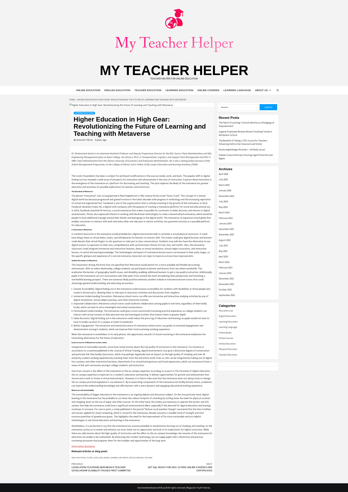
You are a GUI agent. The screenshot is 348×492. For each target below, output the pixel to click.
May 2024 (223, 207)
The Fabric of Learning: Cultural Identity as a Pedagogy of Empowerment (246, 124)
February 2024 (225, 218)
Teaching (148, 457)
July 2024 (223, 201)
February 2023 (225, 267)
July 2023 (223, 245)
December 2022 (226, 278)
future (89, 457)
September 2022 (227, 295)
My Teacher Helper (174, 70)
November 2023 (226, 234)
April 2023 (223, 256)
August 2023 (225, 240)
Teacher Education (147, 90)
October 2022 (225, 289)
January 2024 (225, 223)
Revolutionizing (136, 457)
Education (81, 457)
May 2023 (223, 251)
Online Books (225, 332)
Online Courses (208, 90)
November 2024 (226, 196)
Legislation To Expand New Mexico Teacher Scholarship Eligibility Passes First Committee (101, 467)
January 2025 (225, 190)
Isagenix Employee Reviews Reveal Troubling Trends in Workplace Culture (245, 133)
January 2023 (225, 273)
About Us (261, 90)
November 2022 (226, 284)
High (101, 457)
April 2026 (223, 174)
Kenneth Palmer (85, 139)
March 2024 (224, 212)
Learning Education (179, 90)
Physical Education (228, 349)
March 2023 (224, 262)
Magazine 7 (192, 487)
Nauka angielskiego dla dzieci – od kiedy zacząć (242, 149)
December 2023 (226, 229)
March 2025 (224, 185)
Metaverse (123, 457)
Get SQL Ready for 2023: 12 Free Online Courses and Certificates (180, 467)
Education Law (226, 310)
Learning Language (237, 90)
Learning (114, 457)
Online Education (88, 90)
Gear (96, 457)
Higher (106, 457)
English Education (117, 90)
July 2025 (223, 179)
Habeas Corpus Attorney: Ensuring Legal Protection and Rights (246, 156)
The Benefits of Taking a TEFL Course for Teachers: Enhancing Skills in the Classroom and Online (243, 142)
